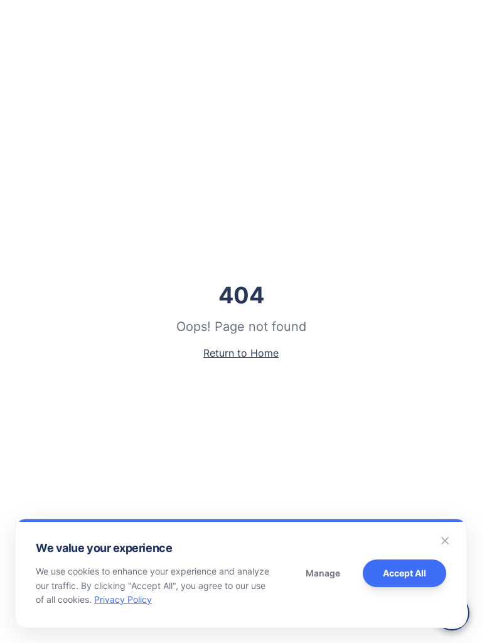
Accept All (404, 573)
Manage (323, 573)
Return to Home (241, 353)
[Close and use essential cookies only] (445, 540)
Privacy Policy (123, 599)
